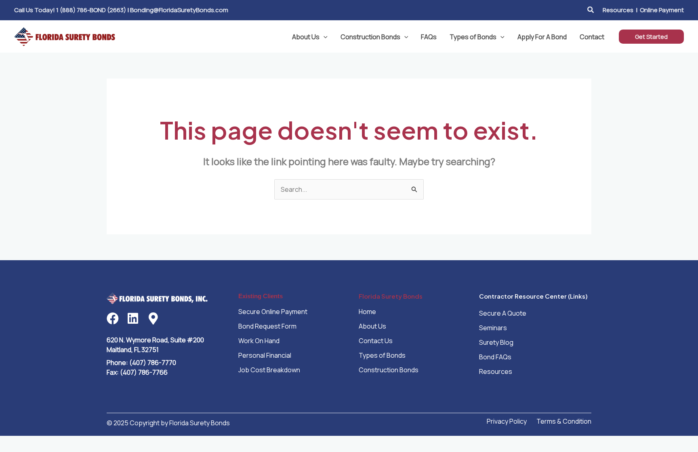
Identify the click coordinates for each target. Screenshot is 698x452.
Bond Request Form (267, 326)
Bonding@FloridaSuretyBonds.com (179, 10)
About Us (306, 36)
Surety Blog (496, 342)
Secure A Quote (502, 313)
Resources (618, 10)
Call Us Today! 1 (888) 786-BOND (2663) (70, 10)
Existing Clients (260, 296)
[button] (591, 10)
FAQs (429, 36)
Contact (592, 36)
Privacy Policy (507, 421)
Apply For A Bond (542, 36)
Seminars (493, 327)
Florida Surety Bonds (391, 296)
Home (367, 311)
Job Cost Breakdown (269, 369)
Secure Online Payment (272, 311)
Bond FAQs (495, 356)
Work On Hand (259, 340)
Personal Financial (264, 355)
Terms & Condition (563, 421)
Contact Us (376, 340)
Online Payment (662, 10)
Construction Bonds (370, 36)
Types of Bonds (473, 36)
